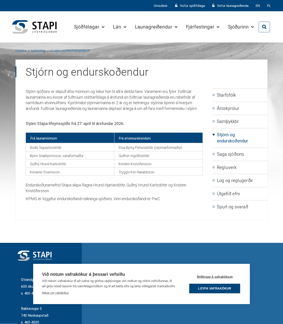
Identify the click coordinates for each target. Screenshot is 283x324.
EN (258, 6)
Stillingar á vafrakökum (215, 276)
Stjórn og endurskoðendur (70, 50)
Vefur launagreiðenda (233, 6)
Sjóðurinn (38, 50)
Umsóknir (161, 6)
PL (269, 6)
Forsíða (20, 50)
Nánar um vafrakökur (55, 293)
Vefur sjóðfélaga (192, 6)
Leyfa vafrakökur (214, 288)
